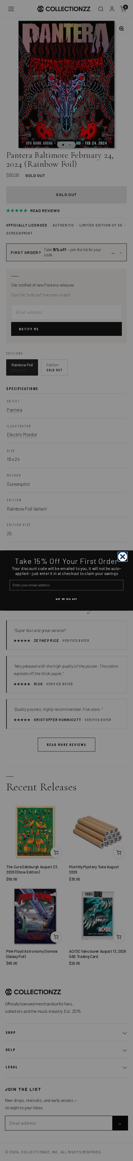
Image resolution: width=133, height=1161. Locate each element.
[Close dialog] (122, 556)
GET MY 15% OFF (66, 598)
